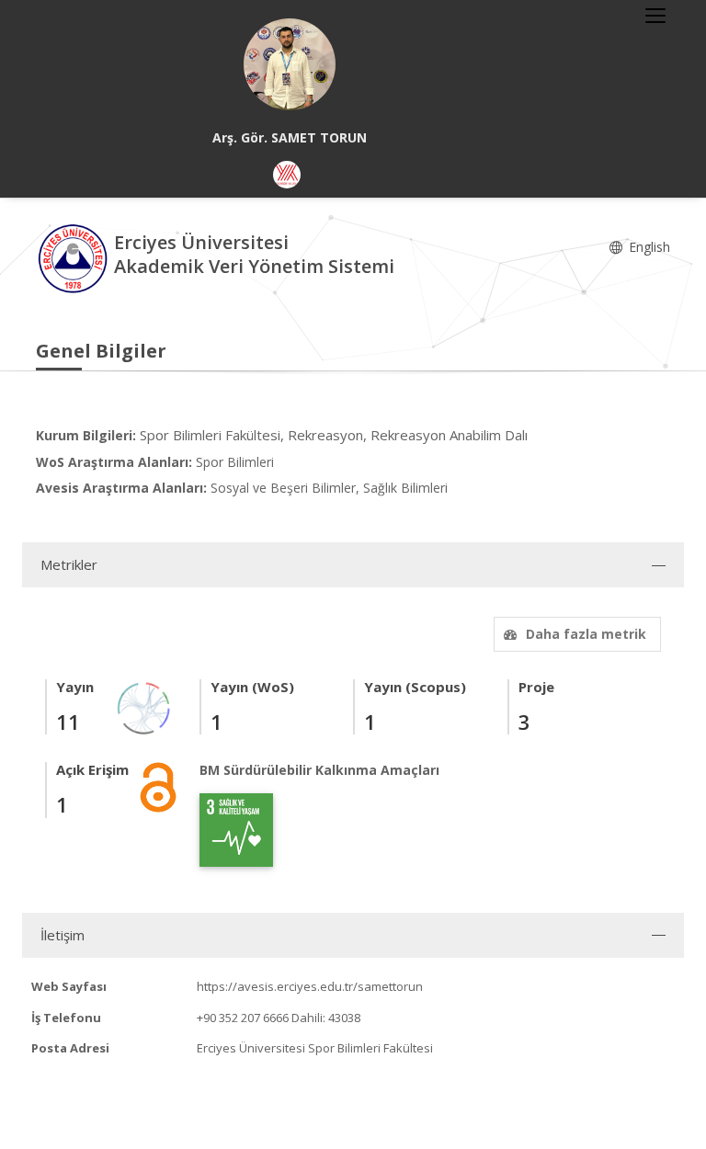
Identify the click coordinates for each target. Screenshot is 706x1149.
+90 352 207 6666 (243, 1017)
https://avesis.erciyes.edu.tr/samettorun (310, 986)
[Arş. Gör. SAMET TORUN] (289, 64)
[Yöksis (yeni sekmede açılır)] (287, 174)
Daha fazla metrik (586, 634)
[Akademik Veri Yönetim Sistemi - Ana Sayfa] (75, 257)
